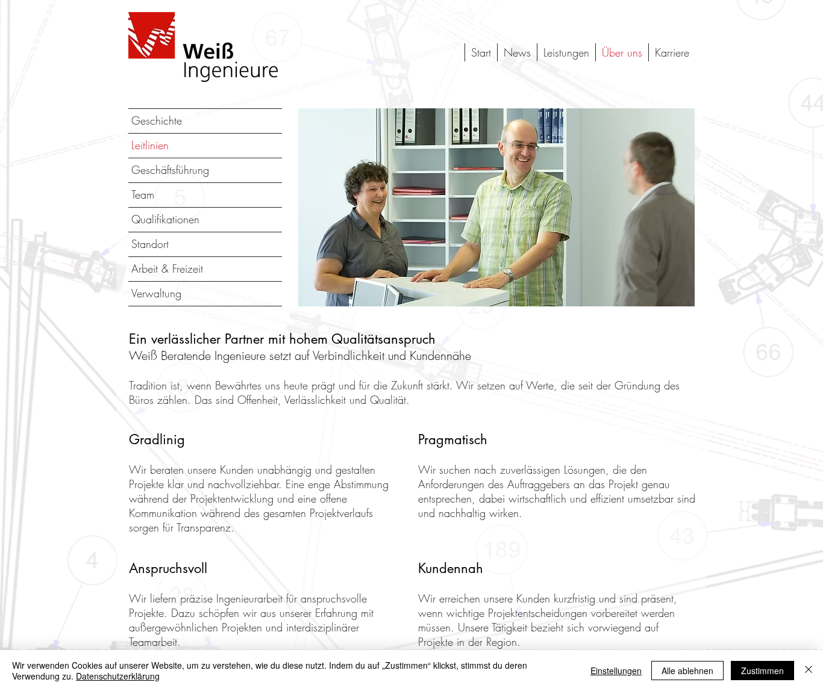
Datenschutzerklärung (118, 676)
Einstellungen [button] (616, 671)
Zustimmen (762, 671)
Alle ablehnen (687, 671)
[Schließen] (808, 670)
